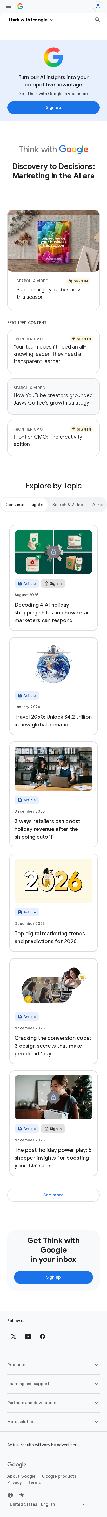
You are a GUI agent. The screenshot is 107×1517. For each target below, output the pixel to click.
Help (20, 1495)
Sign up (53, 107)
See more (53, 1195)
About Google (21, 1476)
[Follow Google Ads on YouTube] (28, 1336)
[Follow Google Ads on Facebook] (42, 1336)
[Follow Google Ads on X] (13, 1336)
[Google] (17, 1465)
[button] (53, 1365)
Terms (34, 1482)
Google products (59, 1476)
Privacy (14, 1482)
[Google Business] (20, 6)
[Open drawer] (8, 6)
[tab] (24, 504)
